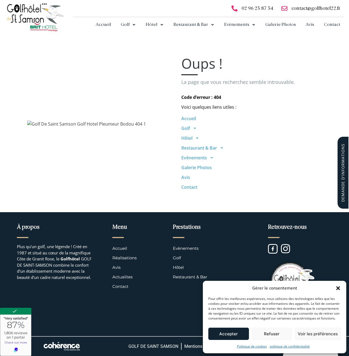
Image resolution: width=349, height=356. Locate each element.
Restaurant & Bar (190, 25)
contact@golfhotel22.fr (315, 8)
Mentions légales (200, 346)
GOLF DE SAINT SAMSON (153, 346)
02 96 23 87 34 (257, 8)
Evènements (236, 25)
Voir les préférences (318, 333)
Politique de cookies (252, 346)
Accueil (103, 25)
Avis (310, 25)
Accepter (228, 333)
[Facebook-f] (273, 249)
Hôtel (151, 25)
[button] (338, 288)
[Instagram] (285, 249)
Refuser (271, 333)
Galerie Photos (280, 25)
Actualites (122, 276)
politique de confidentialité (290, 346)
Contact (332, 25)
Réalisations (124, 257)
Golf (125, 25)
